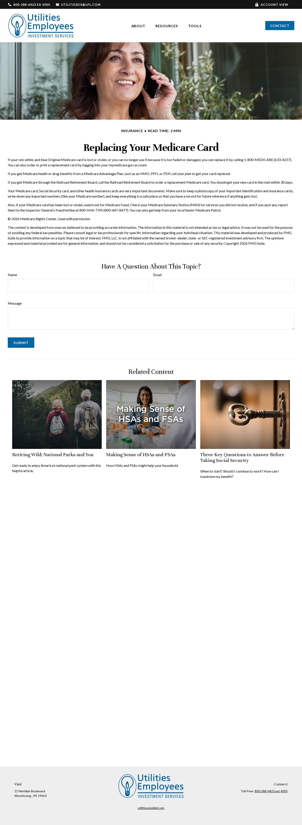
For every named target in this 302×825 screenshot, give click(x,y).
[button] (138, 25)
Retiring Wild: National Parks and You (53, 455)
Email (157, 275)
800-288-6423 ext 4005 (271, 791)
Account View (274, 4)
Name (12, 275)
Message (15, 303)
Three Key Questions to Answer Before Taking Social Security (242, 457)
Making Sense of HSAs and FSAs (141, 455)
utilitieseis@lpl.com (81, 4)
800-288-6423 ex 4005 (31, 4)
